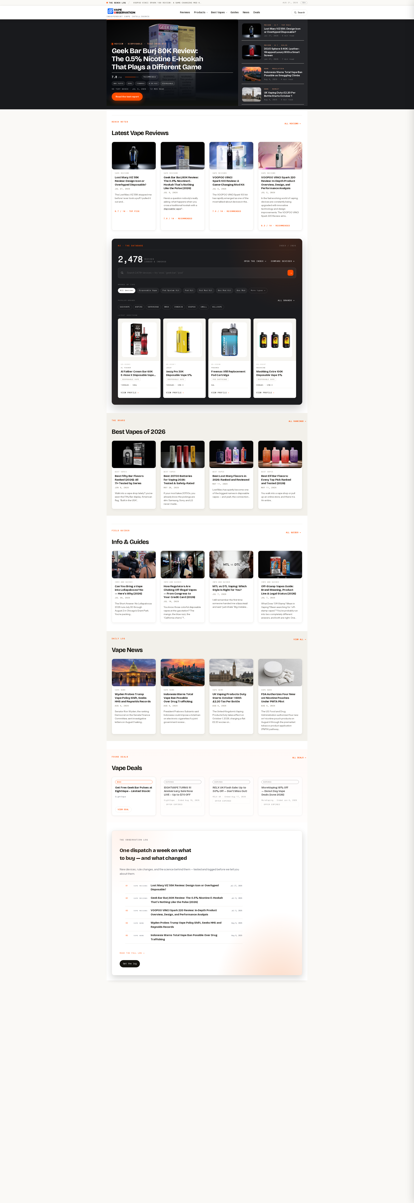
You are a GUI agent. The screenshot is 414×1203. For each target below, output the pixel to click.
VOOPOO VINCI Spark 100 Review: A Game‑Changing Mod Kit (228, 181)
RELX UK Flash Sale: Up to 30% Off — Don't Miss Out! (230, 789)
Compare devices (282, 261)
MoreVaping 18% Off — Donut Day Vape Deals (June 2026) (274, 791)
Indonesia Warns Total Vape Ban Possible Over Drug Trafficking (178, 698)
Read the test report (127, 96)
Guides (234, 12)
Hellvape (217, 307)
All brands (286, 300)
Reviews (185, 12)
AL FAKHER (126, 368)
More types (258, 290)
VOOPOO (192, 307)
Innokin (178, 307)
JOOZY (169, 368)
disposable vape (172, 209)
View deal (123, 809)
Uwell (204, 307)
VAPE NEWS (120, 690)
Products (199, 12)
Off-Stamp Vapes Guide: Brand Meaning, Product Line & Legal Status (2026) (278, 590)
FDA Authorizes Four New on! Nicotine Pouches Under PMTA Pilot (278, 698)
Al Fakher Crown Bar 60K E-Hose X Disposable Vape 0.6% (137, 375)
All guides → (293, 532)
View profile (130, 393)
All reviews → (293, 123)
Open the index (255, 261)
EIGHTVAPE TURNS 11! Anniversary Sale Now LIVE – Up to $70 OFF (178, 791)
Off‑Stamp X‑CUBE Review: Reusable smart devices (163, 3)
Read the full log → (132, 953)
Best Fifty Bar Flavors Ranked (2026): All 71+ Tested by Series (129, 479)
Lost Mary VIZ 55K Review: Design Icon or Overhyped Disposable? (130, 181)
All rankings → (297, 421)
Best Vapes (218, 12)
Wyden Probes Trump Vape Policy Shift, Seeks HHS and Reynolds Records (133, 698)
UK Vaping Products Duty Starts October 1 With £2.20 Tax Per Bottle (229, 698)
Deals (256, 12)
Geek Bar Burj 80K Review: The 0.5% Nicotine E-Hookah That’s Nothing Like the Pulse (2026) (181, 183)
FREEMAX (215, 368)
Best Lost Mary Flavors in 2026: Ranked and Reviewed (230, 477)
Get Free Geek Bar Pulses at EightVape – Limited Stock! (133, 789)
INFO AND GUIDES (123, 582)
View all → (300, 639)
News (246, 12)
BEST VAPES (121, 472)
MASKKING (260, 368)
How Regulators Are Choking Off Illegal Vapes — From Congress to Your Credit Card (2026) (180, 592)
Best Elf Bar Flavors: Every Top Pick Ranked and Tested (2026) (276, 479)
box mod (242, 603)
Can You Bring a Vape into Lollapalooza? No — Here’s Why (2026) (129, 590)
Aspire (138, 307)
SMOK (166, 307)
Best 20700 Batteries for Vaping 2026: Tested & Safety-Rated (179, 479)
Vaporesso (153, 307)
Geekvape (125, 307)
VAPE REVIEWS (122, 173)
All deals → (299, 757)
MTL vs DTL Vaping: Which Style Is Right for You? (229, 588)
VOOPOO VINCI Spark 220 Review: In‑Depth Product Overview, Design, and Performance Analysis (278, 183)
